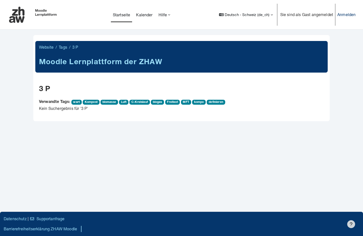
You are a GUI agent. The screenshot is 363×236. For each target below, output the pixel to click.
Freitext (172, 102)
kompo (199, 102)
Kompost (91, 102)
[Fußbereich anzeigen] (351, 224)
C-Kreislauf (139, 102)
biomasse (109, 102)
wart (76, 102)
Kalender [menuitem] (144, 14)
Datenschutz (15, 218)
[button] (246, 14)
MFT (186, 102)
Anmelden (346, 14)
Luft (124, 102)
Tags (63, 47)
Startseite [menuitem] (121, 14)
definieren (216, 102)
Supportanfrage (50, 218)
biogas (157, 102)
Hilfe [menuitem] (163, 14)
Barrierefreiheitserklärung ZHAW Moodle (40, 228)
